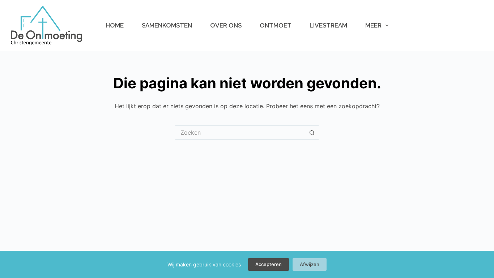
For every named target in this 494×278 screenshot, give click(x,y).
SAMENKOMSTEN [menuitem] (167, 25)
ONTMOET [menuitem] (275, 25)
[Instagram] (419, 25)
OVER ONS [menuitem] (226, 25)
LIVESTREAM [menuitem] (328, 25)
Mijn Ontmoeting (458, 25)
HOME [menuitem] (115, 25)
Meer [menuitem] (373, 25)
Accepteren (268, 264)
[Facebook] (407, 25)
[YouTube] (431, 25)
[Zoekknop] (312, 132)
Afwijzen (309, 264)
